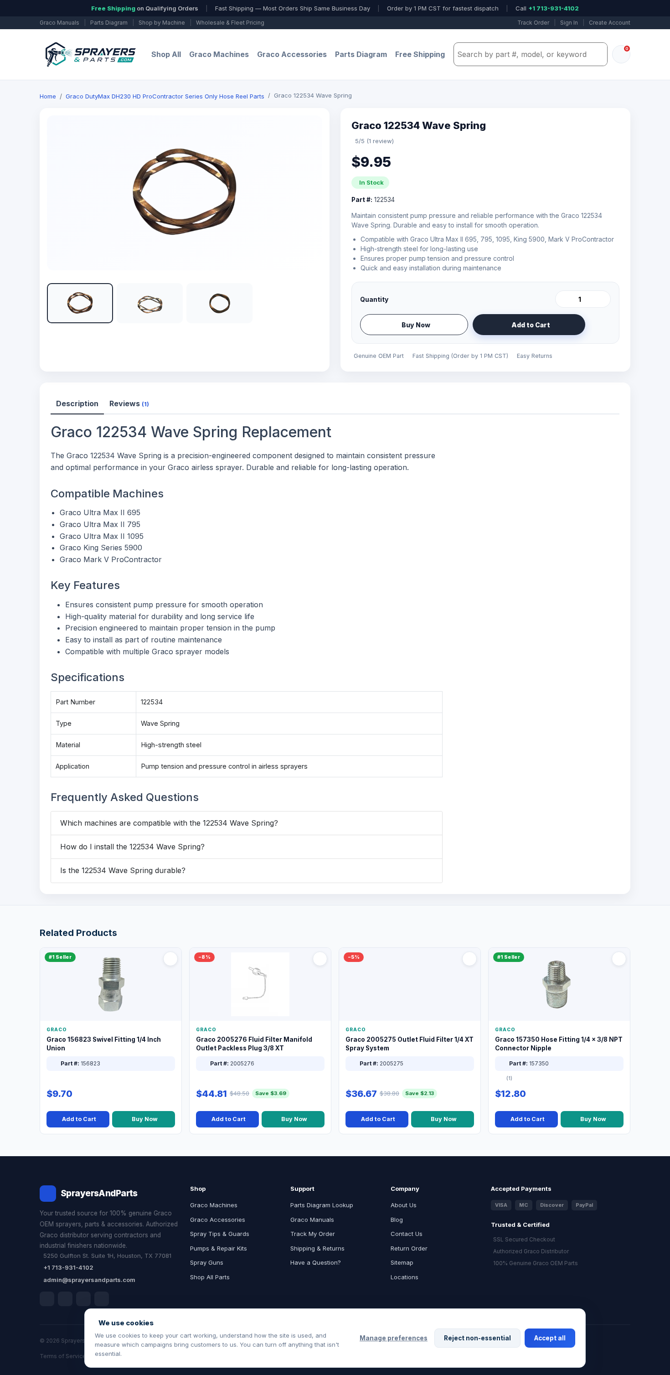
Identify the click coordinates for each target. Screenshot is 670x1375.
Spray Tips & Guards (219, 1233)
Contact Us (407, 1233)
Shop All (166, 54)
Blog (397, 1219)
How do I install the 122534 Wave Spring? (132, 846)
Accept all (550, 1338)
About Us (404, 1205)
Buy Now (416, 325)
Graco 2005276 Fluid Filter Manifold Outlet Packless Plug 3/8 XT (254, 1044)
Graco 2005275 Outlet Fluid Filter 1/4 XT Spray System (409, 1044)
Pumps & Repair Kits (218, 1248)
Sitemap (402, 1262)
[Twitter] (83, 1299)
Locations (404, 1277)
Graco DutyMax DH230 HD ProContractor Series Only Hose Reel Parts (165, 96)
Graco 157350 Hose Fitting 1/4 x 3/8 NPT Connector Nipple (559, 1044)
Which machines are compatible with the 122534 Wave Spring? (169, 822)
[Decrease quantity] (564, 299)
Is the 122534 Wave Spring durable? (123, 870)
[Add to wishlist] (600, 324)
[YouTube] (101, 1299)
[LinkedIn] (65, 1299)
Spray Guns (206, 1262)
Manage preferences (394, 1338)
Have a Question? (315, 1262)
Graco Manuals (59, 22)
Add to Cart (530, 325)
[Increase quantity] (602, 299)
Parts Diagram (109, 22)
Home (48, 96)
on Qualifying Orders (144, 8)
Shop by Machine (162, 22)
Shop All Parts (210, 1277)
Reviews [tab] (129, 403)
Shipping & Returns (317, 1248)
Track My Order (312, 1233)
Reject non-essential (477, 1338)
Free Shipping (420, 54)
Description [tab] (77, 403)
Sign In (569, 22)
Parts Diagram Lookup (321, 1205)
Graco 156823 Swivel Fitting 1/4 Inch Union (103, 1044)
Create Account (609, 22)
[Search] (598, 54)
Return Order (409, 1248)
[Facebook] (47, 1299)
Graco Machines (219, 54)
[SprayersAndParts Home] (90, 54)
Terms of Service (63, 1356)
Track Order (533, 22)
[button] (80, 303)
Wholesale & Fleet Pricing (230, 22)
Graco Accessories (292, 54)
